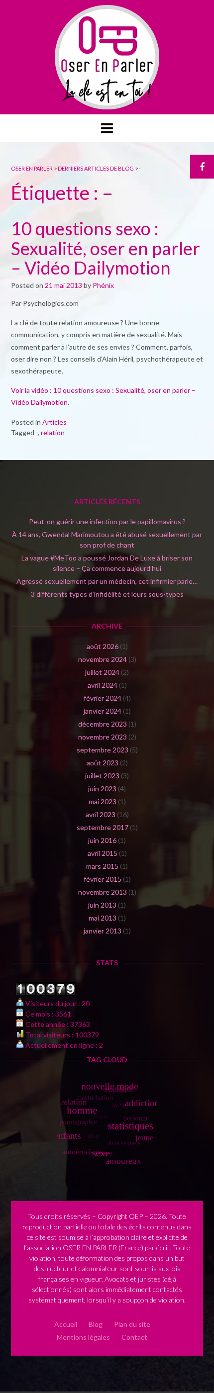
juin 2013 (102, 905)
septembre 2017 (102, 827)
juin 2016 (102, 840)
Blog (96, 1324)
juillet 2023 (102, 775)
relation (53, 432)
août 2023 (102, 762)
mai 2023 (102, 801)
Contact (134, 1337)
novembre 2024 (102, 659)
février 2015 (102, 879)
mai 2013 (102, 918)
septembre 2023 (102, 749)
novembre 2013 (102, 892)
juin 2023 (102, 788)
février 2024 (102, 698)
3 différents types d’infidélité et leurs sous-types (107, 594)
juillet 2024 (102, 672)
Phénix (103, 285)
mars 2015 (102, 866)
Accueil (65, 1324)
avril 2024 (102, 685)
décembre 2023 (102, 724)
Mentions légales (83, 1337)
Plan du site (132, 1324)
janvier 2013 (102, 931)
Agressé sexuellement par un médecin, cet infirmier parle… (107, 581)
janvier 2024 (102, 711)
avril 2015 (102, 853)
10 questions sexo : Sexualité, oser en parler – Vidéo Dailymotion (105, 248)
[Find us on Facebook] (202, 167)
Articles (54, 422)
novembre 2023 (102, 737)
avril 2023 (100, 814)
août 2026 (102, 646)
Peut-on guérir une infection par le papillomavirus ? (107, 521)
